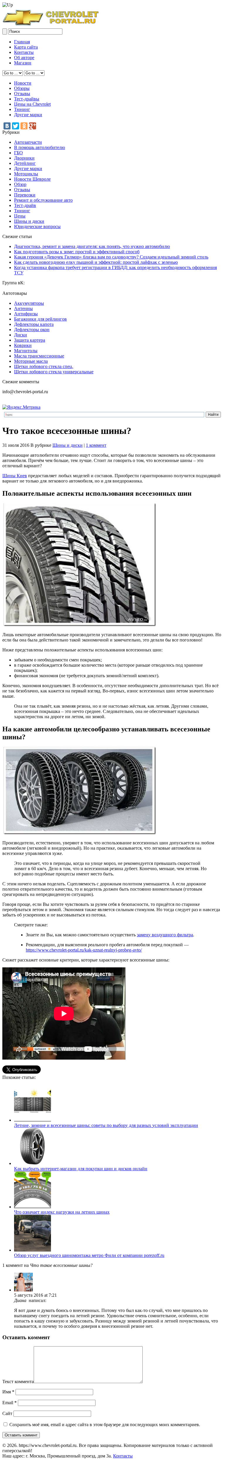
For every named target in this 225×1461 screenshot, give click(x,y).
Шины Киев (14, 475)
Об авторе (24, 57)
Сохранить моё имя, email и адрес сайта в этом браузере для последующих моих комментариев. (104, 1424)
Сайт (7, 1413)
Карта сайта (26, 47)
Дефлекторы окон (32, 329)
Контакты (24, 52)
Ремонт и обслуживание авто (43, 200)
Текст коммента (18, 1381)
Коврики (23, 345)
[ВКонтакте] (7, 125)
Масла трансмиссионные (39, 355)
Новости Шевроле (32, 179)
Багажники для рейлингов (40, 319)
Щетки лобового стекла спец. (43, 366)
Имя (8, 1391)
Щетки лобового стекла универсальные (53, 371)
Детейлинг (25, 163)
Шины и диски (29, 221)
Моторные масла (31, 361)
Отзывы (22, 93)
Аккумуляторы (29, 303)
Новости (22, 83)
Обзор (20, 184)
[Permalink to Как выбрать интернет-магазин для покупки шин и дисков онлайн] (32, 1163)
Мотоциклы (26, 173)
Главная (22, 41)
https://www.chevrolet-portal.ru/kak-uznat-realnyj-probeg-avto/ (84, 949)
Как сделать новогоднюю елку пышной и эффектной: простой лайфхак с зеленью (96, 262)
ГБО (18, 152)
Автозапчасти (28, 142)
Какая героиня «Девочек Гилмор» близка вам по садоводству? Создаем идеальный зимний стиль (111, 256)
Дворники (24, 157)
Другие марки (28, 114)
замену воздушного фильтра (165, 934)
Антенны (23, 308)
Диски (20, 334)
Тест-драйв (25, 205)
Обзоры (22, 88)
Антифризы (26, 313)
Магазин (22, 62)
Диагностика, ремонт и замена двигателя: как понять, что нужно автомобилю (92, 246)
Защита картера (29, 340)
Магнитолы (26, 350)
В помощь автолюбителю (39, 147)
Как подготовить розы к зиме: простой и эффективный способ (76, 251)
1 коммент (96, 445)
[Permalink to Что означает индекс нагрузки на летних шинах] (32, 1206)
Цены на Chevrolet (32, 104)
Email (9, 1402)
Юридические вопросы (37, 226)
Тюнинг (22, 109)
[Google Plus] (32, 125)
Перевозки (24, 194)
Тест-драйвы (26, 98)
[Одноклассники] (24, 125)
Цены (19, 215)
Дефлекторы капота (34, 324)
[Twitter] (15, 125)
